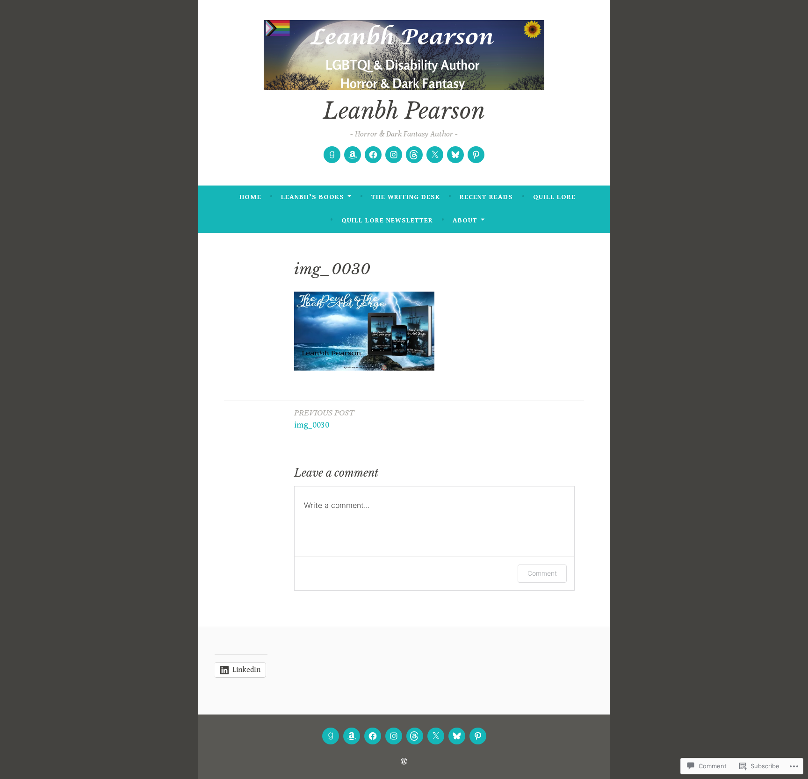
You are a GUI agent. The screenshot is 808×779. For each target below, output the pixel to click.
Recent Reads (486, 197)
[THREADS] (414, 736)
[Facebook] (373, 154)
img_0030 (324, 419)
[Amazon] (352, 154)
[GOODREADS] (330, 736)
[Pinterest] (476, 154)
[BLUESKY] (457, 736)
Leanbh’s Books (312, 197)
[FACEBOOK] (372, 736)
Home (250, 197)
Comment (542, 573)
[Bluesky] (455, 154)
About (465, 220)
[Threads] (414, 154)
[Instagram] (393, 154)
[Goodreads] (332, 154)
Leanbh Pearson (404, 111)
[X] (435, 154)
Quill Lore (554, 197)
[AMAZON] (351, 736)
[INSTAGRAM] (393, 736)
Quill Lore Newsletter (387, 220)
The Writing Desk (405, 197)
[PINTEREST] (478, 736)
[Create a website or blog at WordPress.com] (404, 762)
